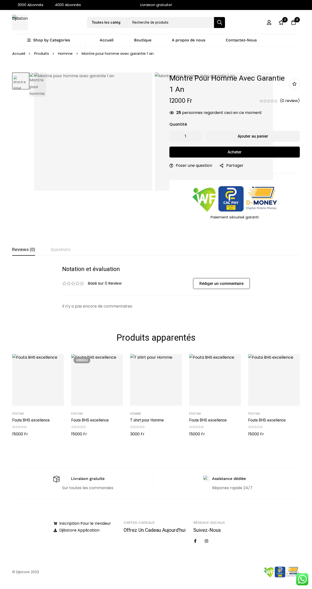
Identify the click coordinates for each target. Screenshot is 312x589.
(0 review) (290, 100)
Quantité (178, 124)
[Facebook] (195, 541)
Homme (65, 53)
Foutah (18, 413)
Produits (41, 53)
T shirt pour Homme (147, 420)
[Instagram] (206, 541)
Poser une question (194, 165)
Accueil (18, 53)
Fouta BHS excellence (31, 420)
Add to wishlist (294, 83)
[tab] (23, 249)
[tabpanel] (156, 287)
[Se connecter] (269, 22)
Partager (235, 165)
